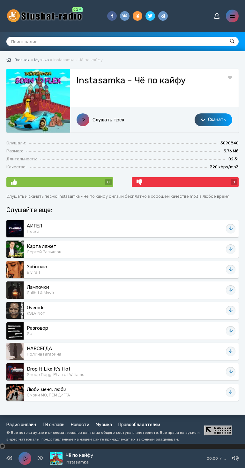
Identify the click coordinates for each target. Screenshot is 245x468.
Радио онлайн (21, 424)
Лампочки (38, 287)
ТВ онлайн (53, 424)
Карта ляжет (41, 246)
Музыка (104, 424)
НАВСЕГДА (39, 348)
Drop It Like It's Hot (49, 369)
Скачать (217, 119)
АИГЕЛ (34, 226)
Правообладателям (139, 424)
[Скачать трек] (230, 229)
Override (36, 308)
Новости (80, 424)
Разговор (37, 328)
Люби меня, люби (46, 389)
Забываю (37, 267)
